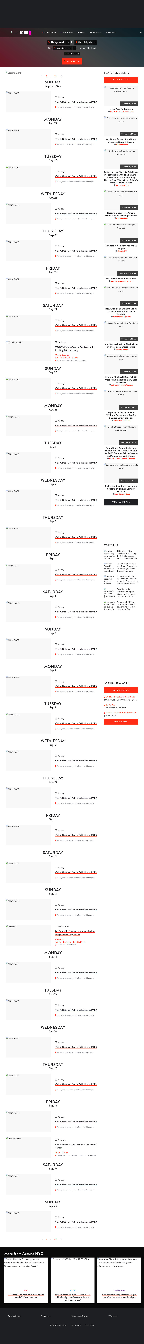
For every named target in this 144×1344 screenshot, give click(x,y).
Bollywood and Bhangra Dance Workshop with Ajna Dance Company (121, 312)
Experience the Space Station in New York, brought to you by (126, 594)
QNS (26, 1290)
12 (55, 76)
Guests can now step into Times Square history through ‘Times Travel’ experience (127, 567)
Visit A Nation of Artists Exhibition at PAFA (76, 102)
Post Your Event (50, 32)
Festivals (67, 942)
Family (75, 357)
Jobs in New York (116, 683)
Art (56, 357)
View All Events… (121, 502)
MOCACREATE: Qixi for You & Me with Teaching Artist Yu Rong (74, 348)
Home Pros (111, 32)
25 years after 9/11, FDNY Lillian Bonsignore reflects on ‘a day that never (72, 1297)
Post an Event (73, 61)
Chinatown (83, 360)
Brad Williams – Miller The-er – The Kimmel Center (76, 1146)
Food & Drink (79, 942)
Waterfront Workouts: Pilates (121, 279)
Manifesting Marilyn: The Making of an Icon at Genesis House (121, 347)
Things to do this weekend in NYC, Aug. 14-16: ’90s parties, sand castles (127, 555)
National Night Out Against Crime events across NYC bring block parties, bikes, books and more (127, 581)
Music (57, 1152)
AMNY (72, 1290)
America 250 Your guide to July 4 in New (126, 606)
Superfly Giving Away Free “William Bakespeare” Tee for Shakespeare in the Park (121, 416)
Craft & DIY (65, 357)
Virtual (65, 1152)
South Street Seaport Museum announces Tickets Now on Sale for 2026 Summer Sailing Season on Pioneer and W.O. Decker (121, 453)
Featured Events (116, 73)
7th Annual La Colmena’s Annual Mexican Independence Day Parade (75, 933)
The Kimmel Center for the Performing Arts (72, 1155)
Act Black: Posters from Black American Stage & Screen (121, 142)
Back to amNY (68, 32)
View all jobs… (121, 721)
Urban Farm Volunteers (121, 110)
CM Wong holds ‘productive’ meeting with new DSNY (26, 1296)
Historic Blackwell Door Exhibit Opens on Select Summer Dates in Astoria (121, 381)
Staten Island (71, 945)
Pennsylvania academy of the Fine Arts (71, 107)
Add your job (122, 690)
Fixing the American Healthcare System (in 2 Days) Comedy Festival (121, 490)
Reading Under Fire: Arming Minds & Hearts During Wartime (121, 215)
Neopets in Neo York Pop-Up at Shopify (121, 248)
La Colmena (61, 945)
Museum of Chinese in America (68, 360)
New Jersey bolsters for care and (119, 1296)
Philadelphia (90, 107)
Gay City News (119, 1290)
